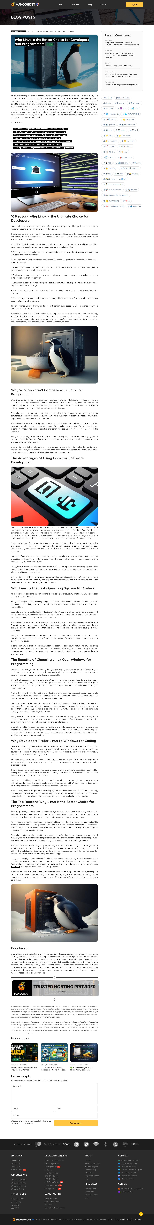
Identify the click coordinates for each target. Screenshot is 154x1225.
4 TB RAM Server (51, 1179)
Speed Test (89, 1192)
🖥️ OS (50, 44)
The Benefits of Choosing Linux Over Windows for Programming (42, 141)
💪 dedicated (128, 119)
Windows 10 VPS (17, 1189)
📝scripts (109, 157)
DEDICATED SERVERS (56, 1155)
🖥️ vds (120, 174)
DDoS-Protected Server (54, 1161)
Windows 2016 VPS (18, 1180)
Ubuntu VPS (15, 1164)
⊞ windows (135, 103)
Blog (86, 1198)
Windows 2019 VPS (18, 1183)
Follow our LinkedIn (128, 1173)
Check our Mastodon (129, 1176)
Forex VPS (15, 1205)
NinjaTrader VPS (17, 1199)
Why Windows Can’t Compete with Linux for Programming (39, 132)
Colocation (89, 1173)
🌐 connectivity (112, 114)
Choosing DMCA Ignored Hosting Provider (122, 85)
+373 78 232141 (126, 1192)
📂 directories (111, 141)
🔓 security (110, 168)
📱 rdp (108, 163)
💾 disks (121, 130)
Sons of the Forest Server (55, 1208)
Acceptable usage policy (74, 1219)
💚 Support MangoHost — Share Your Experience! (81, 1068)
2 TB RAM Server (51, 1176)
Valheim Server (51, 1199)
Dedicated (75, 4)
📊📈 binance (127, 146)
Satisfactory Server (52, 1202)
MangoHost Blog (18, 31)
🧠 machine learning (114, 206)
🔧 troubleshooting (131, 168)
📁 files (108, 135)
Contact (104, 4)
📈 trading (109, 146)
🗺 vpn (15, 1059)
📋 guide (110, 151)
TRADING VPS (18, 1193)
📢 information (126, 157)
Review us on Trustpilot (130, 1161)
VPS (60, 4)
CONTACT (123, 1183)
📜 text (124, 152)
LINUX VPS (17, 1155)
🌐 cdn (135, 108)
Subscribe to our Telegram (131, 1170)
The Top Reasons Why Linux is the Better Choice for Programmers (43, 148)
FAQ (90, 4)
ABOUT (89, 1155)
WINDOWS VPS (19, 1174)
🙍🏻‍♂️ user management (114, 184)
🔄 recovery (123, 163)
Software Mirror (91, 1195)
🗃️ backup (134, 174)
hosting (108, 98)
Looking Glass (90, 1189)
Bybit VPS (15, 1208)
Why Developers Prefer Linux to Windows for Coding (37, 144)
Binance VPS (16, 1202)
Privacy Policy (56, 1219)
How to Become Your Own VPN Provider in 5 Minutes (24, 1068)
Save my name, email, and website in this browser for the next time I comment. (31, 1122)
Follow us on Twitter (128, 1167)
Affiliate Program (91, 1167)
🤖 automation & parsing (116, 195)
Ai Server (48, 1170)
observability (123, 98)
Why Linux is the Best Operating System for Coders (37, 138)
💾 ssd (135, 130)
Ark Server (49, 1205)
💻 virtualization (128, 124)
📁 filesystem (124, 135)
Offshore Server (51, 1185)
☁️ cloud (109, 108)
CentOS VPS (16, 1167)
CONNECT (123, 1155)
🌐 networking (132, 114)
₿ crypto (120, 103)
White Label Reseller (93, 1164)
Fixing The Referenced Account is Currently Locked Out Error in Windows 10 (122, 44)
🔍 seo (137, 163)
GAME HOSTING (53, 1193)
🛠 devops (132, 189)
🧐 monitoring (112, 200)
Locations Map (90, 1170)
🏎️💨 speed (110, 119)
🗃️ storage (110, 179)
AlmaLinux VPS (16, 1170)
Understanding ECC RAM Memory (118, 66)
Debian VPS (15, 1161)
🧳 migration (135, 206)
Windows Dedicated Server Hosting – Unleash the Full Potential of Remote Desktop (120, 55)
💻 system (110, 124)
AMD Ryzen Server (52, 1182)
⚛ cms (123, 108)
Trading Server (51, 1167)
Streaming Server (52, 1164)
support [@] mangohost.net (132, 1189)
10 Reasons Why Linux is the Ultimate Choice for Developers (40, 129)
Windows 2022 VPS (18, 1186)
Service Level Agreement (96, 1219)
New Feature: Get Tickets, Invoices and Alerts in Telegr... (53, 1068)
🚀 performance (113, 189)
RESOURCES (91, 1183)
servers (15, 867)
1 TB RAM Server (51, 1173)
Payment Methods (92, 1176)
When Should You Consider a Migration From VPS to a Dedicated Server (121, 75)
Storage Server (51, 1189)
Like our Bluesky (127, 1179)
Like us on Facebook (129, 1164)
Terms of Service (42, 1219)
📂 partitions (129, 141)
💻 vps (108, 130)
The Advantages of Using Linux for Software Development (40, 135)
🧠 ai (127, 201)
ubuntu (108, 103)
